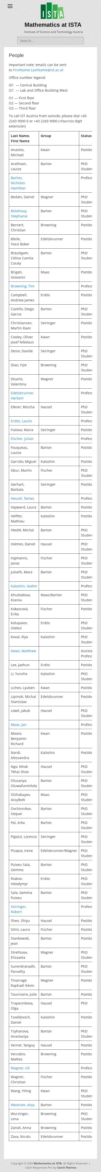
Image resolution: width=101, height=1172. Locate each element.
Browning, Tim (22, 286)
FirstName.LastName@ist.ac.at (38, 70)
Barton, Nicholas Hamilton (18, 182)
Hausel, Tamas (22, 498)
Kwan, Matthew (23, 651)
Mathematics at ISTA (53, 24)
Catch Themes (66, 1167)
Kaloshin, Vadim (24, 586)
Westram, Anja (23, 1104)
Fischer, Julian (22, 438)
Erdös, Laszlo (21, 421)
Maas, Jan (18, 724)
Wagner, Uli (20, 1068)
